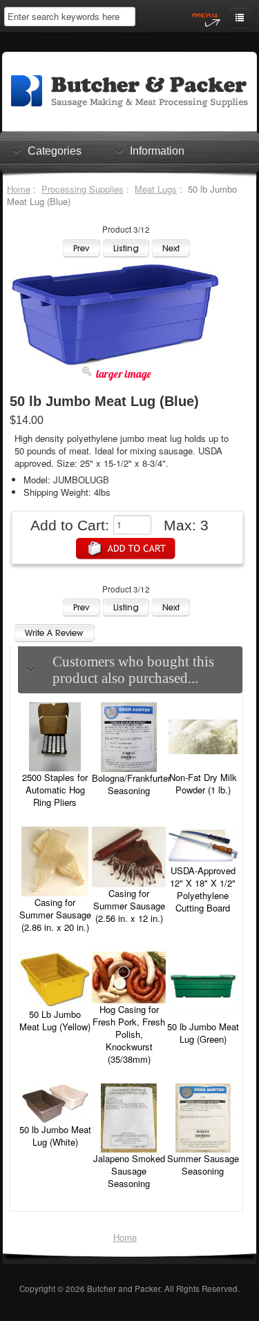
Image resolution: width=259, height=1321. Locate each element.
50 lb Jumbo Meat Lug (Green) (203, 1032)
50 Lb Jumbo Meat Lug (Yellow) (54, 1020)
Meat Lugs (156, 188)
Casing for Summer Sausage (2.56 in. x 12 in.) (129, 906)
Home (18, 188)
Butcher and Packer (123, 1288)
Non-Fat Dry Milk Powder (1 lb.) (203, 783)
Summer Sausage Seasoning (203, 1164)
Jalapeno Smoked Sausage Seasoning (129, 1171)
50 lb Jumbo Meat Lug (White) (55, 1135)
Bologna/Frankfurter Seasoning (131, 784)
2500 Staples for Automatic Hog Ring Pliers (55, 790)
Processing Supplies (82, 188)
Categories (54, 151)
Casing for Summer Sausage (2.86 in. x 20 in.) (55, 915)
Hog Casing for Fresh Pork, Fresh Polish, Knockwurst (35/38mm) (129, 1034)
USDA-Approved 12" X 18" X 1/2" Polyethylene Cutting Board (203, 889)
